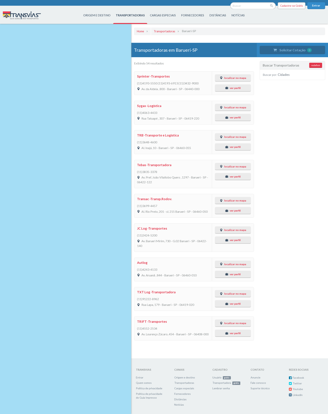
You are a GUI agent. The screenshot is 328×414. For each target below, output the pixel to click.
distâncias (217, 15)
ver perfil (235, 88)
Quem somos (144, 382)
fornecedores (192, 15)
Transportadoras (164, 31)
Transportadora (225, 382)
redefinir (315, 65)
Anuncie (255, 377)
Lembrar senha (221, 388)
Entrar (316, 5)
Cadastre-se (291, 5)
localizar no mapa (235, 77)
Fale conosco (258, 382)
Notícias (238, 15)
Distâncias (180, 399)
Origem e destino (184, 377)
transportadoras (130, 15)
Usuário (220, 377)
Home (140, 31)
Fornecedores (182, 393)
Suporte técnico (260, 388)
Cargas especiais (163, 15)
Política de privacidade (149, 388)
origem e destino (96, 15)
